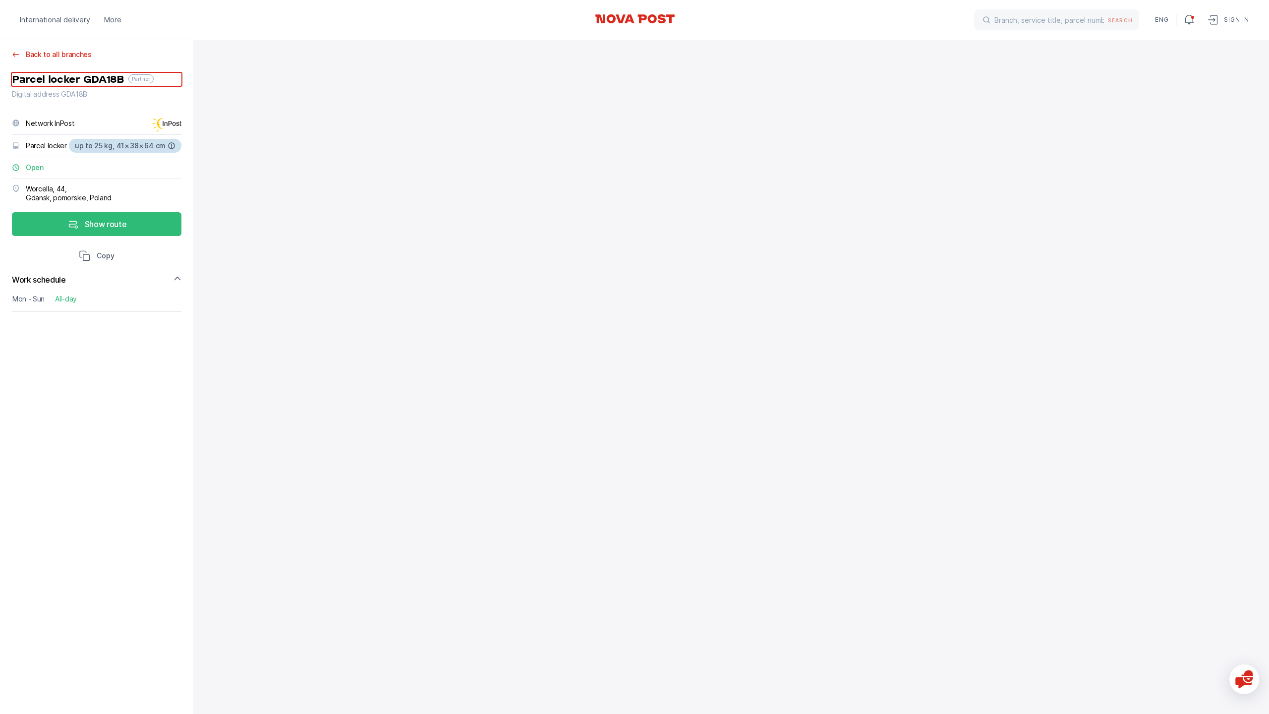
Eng (1161, 19)
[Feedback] (1244, 679)
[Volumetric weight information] (171, 146)
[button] (97, 257)
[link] (634, 18)
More (112, 19)
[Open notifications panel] (1189, 20)
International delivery (55, 19)
